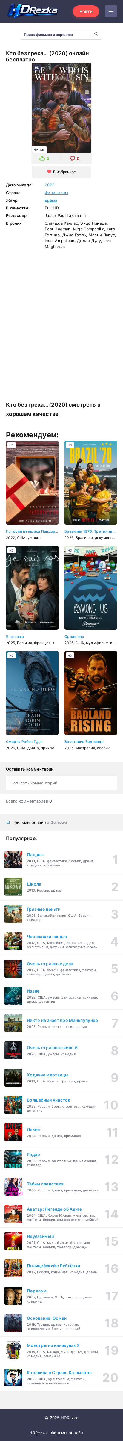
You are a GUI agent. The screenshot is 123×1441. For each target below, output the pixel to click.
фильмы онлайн (30, 822)
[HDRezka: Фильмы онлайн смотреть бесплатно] (33, 11)
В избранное (64, 172)
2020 (50, 184)
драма (51, 200)
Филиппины (56, 192)
